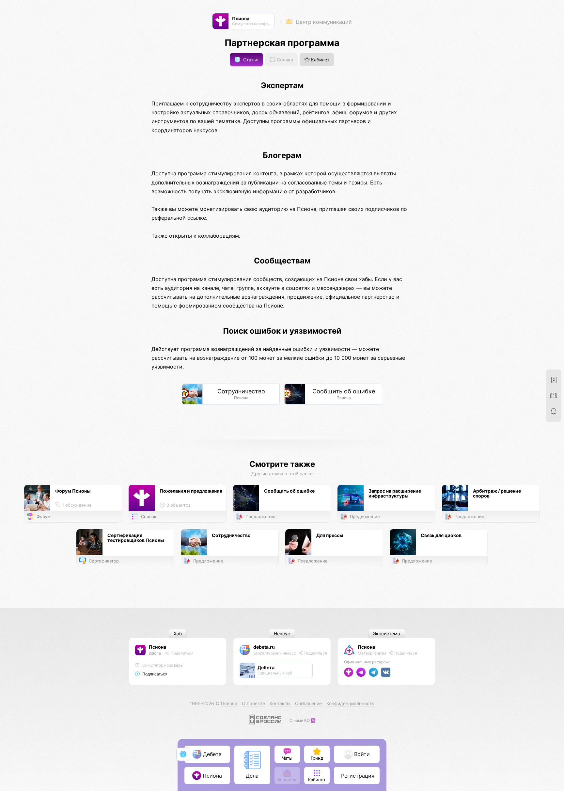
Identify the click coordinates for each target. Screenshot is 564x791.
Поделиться (182, 653)
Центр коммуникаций (323, 22)
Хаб (178, 633)
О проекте (253, 703)
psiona (155, 653)
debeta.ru (264, 647)
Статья (250, 59)
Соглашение (308, 703)
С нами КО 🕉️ (303, 720)
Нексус (282, 633)
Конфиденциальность (350, 703)
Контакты (280, 703)
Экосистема (386, 633)
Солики (284, 59)
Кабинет (319, 59)
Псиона (157, 647)
